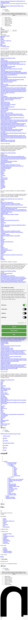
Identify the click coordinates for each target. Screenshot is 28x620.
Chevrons (2, 395)
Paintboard (19, 156)
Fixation (2, 344)
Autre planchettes (4, 415)
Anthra (8, 202)
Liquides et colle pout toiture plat (15, 480)
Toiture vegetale (4, 75)
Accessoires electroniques (20, 89)
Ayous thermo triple (12, 414)
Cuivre (2, 228)
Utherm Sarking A (15, 281)
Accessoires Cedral (19, 158)
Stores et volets (12, 89)
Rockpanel (3, 163)
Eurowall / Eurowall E (20, 277)
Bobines (2, 219)
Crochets (2, 346)
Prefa (2, 188)
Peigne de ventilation (22, 337)
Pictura (12, 156)
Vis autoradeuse (21, 350)
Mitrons (17, 340)
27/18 (12, 109)
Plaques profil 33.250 (10, 117)
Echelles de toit (4, 368)
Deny (14, 334)
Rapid (6, 361)
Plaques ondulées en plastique (17, 129)
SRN (2, 384)
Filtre (3, 504)
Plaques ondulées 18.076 (6, 118)
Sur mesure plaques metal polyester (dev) (14, 126)
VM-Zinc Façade (4, 225)
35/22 (22, 109)
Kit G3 (17, 220)
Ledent (8, 360)
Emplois (15, 5)
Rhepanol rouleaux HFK (10, 79)
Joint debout (3, 220)
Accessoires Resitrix (16, 77)
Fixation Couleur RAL (10, 165)
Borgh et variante (4, 354)
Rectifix (23, 352)
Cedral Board (3, 161)
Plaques (2, 202)
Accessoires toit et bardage (11, 462)
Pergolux (2, 100)
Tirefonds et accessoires (10, 351)
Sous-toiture (3, 131)
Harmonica (6, 64)
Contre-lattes (3, 385)
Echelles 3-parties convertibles (7, 365)
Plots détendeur (12, 340)
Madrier (2, 402)
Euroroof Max (20, 280)
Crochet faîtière (17, 235)
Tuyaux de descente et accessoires (8, 204)
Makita (17, 360)
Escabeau (22, 365)
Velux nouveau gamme (5, 87)
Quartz (11, 202)
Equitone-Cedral (4, 155)
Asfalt (2, 71)
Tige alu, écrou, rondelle (11, 352)
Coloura (2, 157)
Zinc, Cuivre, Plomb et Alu (8, 521)
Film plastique (11, 489)
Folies (2, 135)
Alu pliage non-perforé (10, 254)
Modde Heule (7, 17)
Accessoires (10, 81)
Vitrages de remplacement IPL (12, 91)
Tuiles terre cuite (4, 60)
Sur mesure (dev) (4, 125)
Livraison (5, 548)
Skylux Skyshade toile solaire (11, 98)
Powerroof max (14, 278)
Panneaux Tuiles (16, 115)
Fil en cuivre (6, 356)
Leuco (11, 360)
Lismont (14, 360)
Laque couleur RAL (19, 165)
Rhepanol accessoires (19, 79)
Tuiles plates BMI (11, 66)
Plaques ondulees (4, 129)
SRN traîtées (3, 388)
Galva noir (15, 207)
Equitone (2, 156)
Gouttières (13, 203)
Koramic (2, 61)
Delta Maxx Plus (20, 136)
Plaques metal (3, 111)
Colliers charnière (4, 209)
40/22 (4, 110)
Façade (2, 174)
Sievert (14, 361)
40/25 (7, 110)
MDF (2, 422)
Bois (4, 525)
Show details (21, 322)
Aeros (20, 340)
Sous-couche (6, 71)
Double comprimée (10, 133)
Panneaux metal (4, 123)
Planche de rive (4, 408)
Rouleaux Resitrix (8, 77)
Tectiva (6, 156)
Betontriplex (3, 421)
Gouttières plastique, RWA (13, 486)
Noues (2, 236)
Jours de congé (6, 543)
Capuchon (17, 351)
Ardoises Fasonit (4, 177)
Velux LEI (12, 92)
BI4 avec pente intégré (10, 277)
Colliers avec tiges (10, 210)
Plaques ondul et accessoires (6, 128)
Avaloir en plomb (4, 248)
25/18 (7, 109)
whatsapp (18, 3)
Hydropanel (3, 186)
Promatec (2, 180)
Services (5, 534)
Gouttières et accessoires (6, 203)
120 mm (20, 114)
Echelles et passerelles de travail (7, 364)
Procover (24, 137)
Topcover (7, 280)
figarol (15, 470)
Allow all (14, 326)
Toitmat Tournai (7, 20)
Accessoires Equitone (14, 157)
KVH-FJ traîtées (4, 392)
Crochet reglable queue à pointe (10, 208)
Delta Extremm (4, 136)
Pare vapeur (10, 491)
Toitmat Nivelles (8, 25)
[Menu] (1, 28)
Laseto (5, 360)
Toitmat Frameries (8, 21)
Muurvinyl (3, 173)
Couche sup (11, 71)
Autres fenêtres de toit (5, 102)
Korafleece (20, 137)
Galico (2, 360)
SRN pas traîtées (4, 389)
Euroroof (15, 280)
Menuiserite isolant (18, 133)
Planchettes (3, 413)
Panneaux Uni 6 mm (16, 164)
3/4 (7, 388)
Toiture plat (3, 70)
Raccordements (12, 85)
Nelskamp (3, 141)
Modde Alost (7, 24)
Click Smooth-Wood (10, 158)
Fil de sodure (3, 222)
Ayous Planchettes (4, 414)
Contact (4, 547)
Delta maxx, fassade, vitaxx (19, 135)
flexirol (15, 472)
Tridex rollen (6, 80)
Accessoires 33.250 (23, 121)
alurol (15, 467)
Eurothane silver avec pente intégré (17, 279)
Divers (2, 83)
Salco (9, 361)
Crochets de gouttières (5, 207)
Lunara (5, 157)
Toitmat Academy (6, 540)
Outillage (3, 358)
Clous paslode (18, 345)
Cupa (2, 109)
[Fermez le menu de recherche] (16, 30)
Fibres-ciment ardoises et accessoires (8, 104)
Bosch (12, 358)
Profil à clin (10, 225)
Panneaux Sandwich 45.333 (6, 114)
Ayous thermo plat (20, 414)
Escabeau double (16, 365)
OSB (2, 419)
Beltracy (6, 358)
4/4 (8, 388)
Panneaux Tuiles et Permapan (7, 115)
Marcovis (21, 360)
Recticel (2, 277)
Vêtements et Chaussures (6, 362)
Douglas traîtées (4, 390)
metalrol (15, 474)
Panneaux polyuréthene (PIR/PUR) (8, 275)
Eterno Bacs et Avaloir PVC (6, 338)
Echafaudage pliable (14, 367)
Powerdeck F (8, 278)
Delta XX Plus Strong (11, 136)
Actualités (11, 5)
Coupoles (3, 97)
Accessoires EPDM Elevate (11, 74)
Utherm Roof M (7, 281)
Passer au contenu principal (6, 1)
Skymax (19, 98)
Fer (4, 345)
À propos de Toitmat (5, 5)
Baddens (2, 400)
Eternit (10, 106)
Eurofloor (3, 280)
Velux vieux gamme (5, 85)
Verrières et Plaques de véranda (7, 99)
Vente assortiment (4, 160)
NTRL (5, 202)
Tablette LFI (7, 92)
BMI (2, 66)
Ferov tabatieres (4, 96)
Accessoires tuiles (11, 140)
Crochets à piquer (4, 348)
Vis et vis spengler (6, 350)
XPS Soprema (3, 274)
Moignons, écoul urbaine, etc (6, 250)
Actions (22, 5)
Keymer (15, 62)
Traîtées (2, 407)
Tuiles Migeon (6, 62)
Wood (5, 158)
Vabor (17, 361)
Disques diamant (22, 157)
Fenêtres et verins (16, 97)
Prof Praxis (3, 361)
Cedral (5, 105)
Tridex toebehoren (12, 80)
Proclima (16, 137)
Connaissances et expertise (8, 536)
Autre (12, 241)
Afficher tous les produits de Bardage (8, 152)
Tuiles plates (8, 67)
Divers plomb (3, 251)
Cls (1, 404)
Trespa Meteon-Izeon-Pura (6, 167)
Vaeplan (2, 81)
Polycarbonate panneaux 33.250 (20, 119)
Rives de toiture (14, 161)
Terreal (2, 67)
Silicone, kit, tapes (12, 484)
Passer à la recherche (16, 1)
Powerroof (3, 278)
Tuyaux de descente (19, 204)
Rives (9, 478)
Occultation (18, 85)
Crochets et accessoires (14, 356)
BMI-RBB (3, 140)
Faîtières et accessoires (5, 214)
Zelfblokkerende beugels (7, 211)
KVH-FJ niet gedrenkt (21, 400)
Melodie (2, 65)
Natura (9, 156)
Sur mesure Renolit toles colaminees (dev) (16, 125)
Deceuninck (3, 170)
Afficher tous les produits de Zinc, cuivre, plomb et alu (12, 198)
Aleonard (11, 62)
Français (3, 7)
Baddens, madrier (4, 398)
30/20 (14, 109)
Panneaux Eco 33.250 (5, 112)
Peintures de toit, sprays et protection (15, 479)
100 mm (17, 114)
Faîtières (12, 214)
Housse (7, 340)
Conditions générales (7, 551)
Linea (23, 156)
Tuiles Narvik (14, 61)
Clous (2, 345)
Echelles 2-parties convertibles (20, 364)
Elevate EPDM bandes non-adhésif (19, 72)
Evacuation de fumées (12, 488)
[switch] (25, 309)
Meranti (2, 410)
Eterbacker (3, 182)
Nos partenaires (6, 526)
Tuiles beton (3, 139)
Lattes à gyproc (4, 425)
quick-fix (15, 468)
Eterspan (2, 183)
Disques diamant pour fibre (6, 162)
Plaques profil (3, 117)
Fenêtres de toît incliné (15, 87)
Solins (2, 227)
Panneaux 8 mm (8, 164)
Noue (2, 215)
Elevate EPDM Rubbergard (6, 72)
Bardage (5, 519)
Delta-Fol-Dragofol (10, 135)
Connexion (3, 35)
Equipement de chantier (5, 363)
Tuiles (5, 67)
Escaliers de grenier (5, 343)
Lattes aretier (3, 416)
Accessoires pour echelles (12, 368)
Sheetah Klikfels (4, 124)
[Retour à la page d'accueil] (2, 29)
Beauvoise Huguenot (8, 68)
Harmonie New (22, 64)
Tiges (15, 210)
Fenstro (2, 95)
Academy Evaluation (7, 552)
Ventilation (10, 487)
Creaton (2, 64)
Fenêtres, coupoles (4, 84)
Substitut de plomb (12, 463)
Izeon (6, 168)
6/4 (9, 388)
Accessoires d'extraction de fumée (8, 90)
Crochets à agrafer (4, 349)
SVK (8, 105)
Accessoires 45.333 (5, 122)
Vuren (2, 391)
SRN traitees (7, 402)
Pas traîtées (3, 406)
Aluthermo (3, 137)
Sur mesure (3, 217)
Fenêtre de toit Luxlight (5, 103)
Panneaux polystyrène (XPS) (6, 273)
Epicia (2, 383)
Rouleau (6, 81)
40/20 (2, 110)
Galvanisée (12, 345)
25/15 (4, 109)
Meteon (8, 168)
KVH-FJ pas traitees (5, 394)
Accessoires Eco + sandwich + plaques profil (10, 121)
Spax (9, 354)
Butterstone (16, 358)
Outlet (4, 523)
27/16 (9, 109)
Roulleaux (3, 247)
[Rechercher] (14, 30)
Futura (17, 64)
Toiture (4, 518)
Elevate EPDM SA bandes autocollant (8, 73)
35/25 (25, 109)
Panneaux (10, 124)
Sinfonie (14, 64)
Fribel (25, 358)
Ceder (2, 411)
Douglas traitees (4, 403)
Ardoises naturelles (4, 108)
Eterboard (3, 181)
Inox (18, 207)
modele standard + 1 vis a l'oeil (14, 209)
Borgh (9, 358)
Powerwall (20, 278)
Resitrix (2, 77)
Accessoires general (13, 122)
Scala (12, 361)
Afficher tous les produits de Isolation (8, 271)
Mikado (5, 65)
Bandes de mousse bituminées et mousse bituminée (11, 339)
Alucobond (3, 187)
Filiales (18, 5)
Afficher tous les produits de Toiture (8, 58)
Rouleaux (13, 466)
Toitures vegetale (17, 71)
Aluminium (3, 252)
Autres (14, 220)
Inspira (8, 157)
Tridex (2, 80)
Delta (4, 135)
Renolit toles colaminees (21, 123)
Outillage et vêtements (5, 357)
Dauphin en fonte (4, 213)
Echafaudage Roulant (5, 367)
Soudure (2, 221)
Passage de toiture (4, 342)
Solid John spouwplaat (5, 423)
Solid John (7, 355)
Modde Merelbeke (8, 19)
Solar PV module (15, 124)
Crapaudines (15, 338)
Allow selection (14, 330)
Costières (11, 97)
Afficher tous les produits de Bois (7, 379)
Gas (9, 482)
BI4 (5, 277)
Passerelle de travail (22, 367)
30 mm (11, 112)
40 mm (13, 114)
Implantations (6, 539)
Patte (12, 220)
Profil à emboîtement (17, 225)
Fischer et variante (14, 354)
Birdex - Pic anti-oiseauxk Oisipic (11, 337)
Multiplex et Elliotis (5, 420)
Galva (11, 207)
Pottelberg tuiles (7, 61)
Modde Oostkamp (8, 23)
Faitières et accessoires (5, 235)
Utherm (2, 281)
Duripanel (3, 185)
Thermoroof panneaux (9, 119)
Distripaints (21, 358)
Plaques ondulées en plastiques (15, 130)
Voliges (2, 386)
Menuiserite (3, 133)
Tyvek (25, 136)
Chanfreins (10, 481)
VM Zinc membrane (9, 137)
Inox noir (21, 207)
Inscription (7, 35)
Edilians (2, 68)
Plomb (2, 246)
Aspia (18, 62)
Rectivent (11, 280)
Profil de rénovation (22, 338)
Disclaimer (5, 550)
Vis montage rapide (14, 350)
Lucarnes (3, 119)
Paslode (25, 360)
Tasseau (2, 223)
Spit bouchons (21, 354)
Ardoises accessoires (5, 106)
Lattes (2, 382)
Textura (15, 156)
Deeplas (2, 171)
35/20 (20, 109)
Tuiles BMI (5, 66)
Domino (11, 64)
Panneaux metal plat (11, 123)
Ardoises (2, 105)
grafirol (15, 469)
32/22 (17, 109)
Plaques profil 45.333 (19, 117)
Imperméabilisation (12, 485)
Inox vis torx (18, 352)
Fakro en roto (3, 93)
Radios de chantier (4, 369)
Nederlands (7, 10)
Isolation (5, 522)
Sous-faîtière (10, 464)
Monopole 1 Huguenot (17, 68)
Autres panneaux (4, 179)
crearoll (15, 473)
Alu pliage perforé (18, 254)
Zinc (1, 201)
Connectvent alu (17, 475)
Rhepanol (3, 79)
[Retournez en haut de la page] (1, 617)
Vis (1, 350)
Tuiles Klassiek (20, 61)
